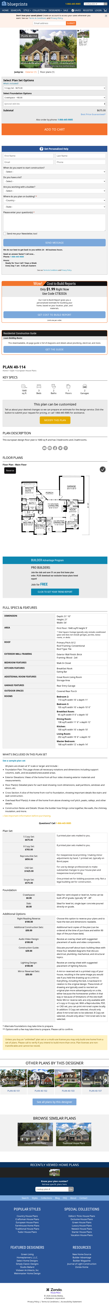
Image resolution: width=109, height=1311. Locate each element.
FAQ (65, 1198)
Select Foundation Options (17, 93)
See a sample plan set (14, 760)
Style (27, 10)
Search (25, 1198)
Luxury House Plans (82, 1225)
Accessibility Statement (71, 1301)
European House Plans (26, 370)
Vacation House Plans (82, 1235)
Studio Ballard (27, 1267)
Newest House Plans (82, 1228)
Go (105, 4)
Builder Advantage (82, 1257)
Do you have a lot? (12, 177)
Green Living (27, 1254)
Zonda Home (81, 1267)
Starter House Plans (82, 1232)
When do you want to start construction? (24, 167)
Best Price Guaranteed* (93, 114)
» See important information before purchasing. (27, 815)
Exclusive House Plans (82, 1219)
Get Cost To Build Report (54, 314)
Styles (35, 1198)
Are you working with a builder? (19, 186)
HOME (5, 10)
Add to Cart (54, 129)
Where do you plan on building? (20, 196)
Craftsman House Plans (27, 1219)
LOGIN (98, 10)
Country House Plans (27, 1216)
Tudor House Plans (27, 1232)
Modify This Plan (55, 420)
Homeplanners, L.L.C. (27, 1257)
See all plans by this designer (54, 1102)
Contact (83, 1198)
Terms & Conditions (37, 18)
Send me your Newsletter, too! (22, 233)
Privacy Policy (57, 18)
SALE (65, 10)
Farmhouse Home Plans (27, 1225)
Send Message (54, 242)
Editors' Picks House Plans (82, 1216)
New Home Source (81, 1254)
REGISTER (88, 10)
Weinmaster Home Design (27, 1273)
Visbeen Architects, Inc (27, 1270)
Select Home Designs (27, 1260)
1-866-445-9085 (65, 119)
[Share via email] (44, 448)
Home (5, 370)
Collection (39, 10)
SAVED (77, 10)
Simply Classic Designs (27, 1263)
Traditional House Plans (27, 1228)
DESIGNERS (55, 10)
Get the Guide (54, 349)
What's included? (10, 83)
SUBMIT (71, 23)
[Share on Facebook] (55, 448)
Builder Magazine (82, 1260)
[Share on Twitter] (60, 448)
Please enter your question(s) (19, 212)
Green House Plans (81, 1222)
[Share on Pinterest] (65, 448)
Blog (57, 1198)
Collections (46, 1198)
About (73, 1198)
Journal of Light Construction (81, 1263)
